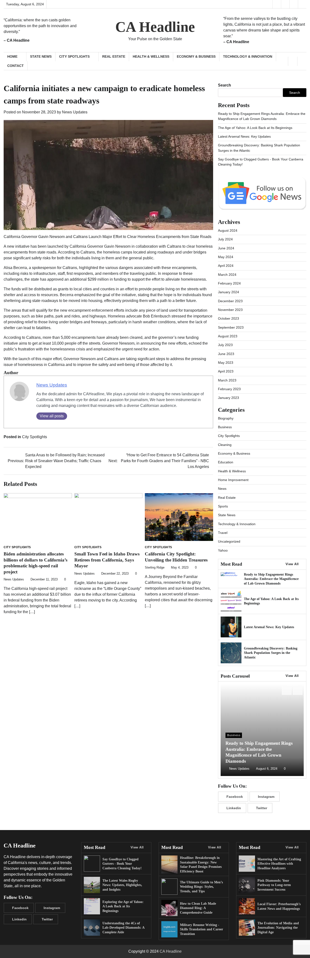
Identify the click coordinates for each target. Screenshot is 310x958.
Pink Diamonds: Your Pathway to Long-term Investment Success (274, 885)
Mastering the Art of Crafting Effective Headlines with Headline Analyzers (279, 863)
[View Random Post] (292, 61)
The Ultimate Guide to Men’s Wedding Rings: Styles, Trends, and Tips (201, 886)
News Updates (74, 112)
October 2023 (228, 318)
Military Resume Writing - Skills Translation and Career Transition (201, 929)
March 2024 (227, 275)
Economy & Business (196, 56)
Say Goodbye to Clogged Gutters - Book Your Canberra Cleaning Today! (122, 863)
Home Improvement (233, 480)
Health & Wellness (151, 56)
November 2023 (230, 310)
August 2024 (227, 230)
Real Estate (113, 56)
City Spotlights (74, 56)
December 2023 (230, 301)
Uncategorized (229, 541)
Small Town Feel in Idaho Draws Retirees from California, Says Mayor (107, 559)
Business (225, 427)
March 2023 (227, 380)
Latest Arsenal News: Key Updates (244, 136)
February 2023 (229, 389)
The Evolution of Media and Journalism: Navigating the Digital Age (278, 927)
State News (41, 56)
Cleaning (225, 445)
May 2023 (225, 362)
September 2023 (231, 327)
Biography (225, 418)
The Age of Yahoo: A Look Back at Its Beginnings (255, 128)
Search (224, 85)
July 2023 (225, 345)
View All (292, 564)
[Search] (301, 61)
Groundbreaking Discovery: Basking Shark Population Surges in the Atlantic (270, 652)
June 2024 (226, 248)
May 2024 (225, 257)
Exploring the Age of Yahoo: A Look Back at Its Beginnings (123, 906)
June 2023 (226, 354)
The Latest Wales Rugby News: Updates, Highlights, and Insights (122, 885)
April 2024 (225, 266)
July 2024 (225, 239)
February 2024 (229, 283)
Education (225, 462)
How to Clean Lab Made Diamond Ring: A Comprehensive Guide (198, 908)
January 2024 (228, 292)
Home (12, 56)
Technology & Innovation (247, 56)
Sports (223, 506)
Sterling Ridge (154, 567)
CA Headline (155, 27)
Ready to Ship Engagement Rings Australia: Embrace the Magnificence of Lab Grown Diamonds (271, 578)
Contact (15, 66)
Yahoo (223, 550)
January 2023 (228, 398)
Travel (222, 533)
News (222, 489)
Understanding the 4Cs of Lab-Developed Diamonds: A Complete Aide (123, 927)
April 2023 (225, 371)
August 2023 (227, 336)
